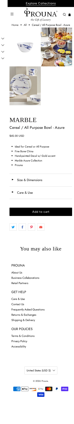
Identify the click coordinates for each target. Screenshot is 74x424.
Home (15, 25)
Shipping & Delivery (23, 320)
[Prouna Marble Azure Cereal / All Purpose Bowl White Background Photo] (25, 47)
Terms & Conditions (23, 336)
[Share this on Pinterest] (31, 227)
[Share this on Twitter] (13, 227)
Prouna (45, 381)
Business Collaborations (25, 278)
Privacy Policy (19, 341)
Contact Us (17, 304)
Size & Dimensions (26, 180)
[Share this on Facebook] (22, 227)
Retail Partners (19, 283)
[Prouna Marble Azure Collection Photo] (25, 85)
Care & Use (22, 192)
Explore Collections (41, 3)
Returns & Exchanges (23, 315)
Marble (23, 119)
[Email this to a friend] (40, 227)
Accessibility (18, 346)
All (25, 25)
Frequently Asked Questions (28, 309)
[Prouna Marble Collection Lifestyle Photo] (56, 47)
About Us (16, 272)
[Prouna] (40, 14)
